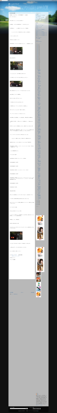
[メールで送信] (18, 254)
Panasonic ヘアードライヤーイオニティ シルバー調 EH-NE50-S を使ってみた (39, 125)
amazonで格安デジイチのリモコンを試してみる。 (39, 165)
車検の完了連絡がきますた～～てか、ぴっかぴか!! (38, 99)
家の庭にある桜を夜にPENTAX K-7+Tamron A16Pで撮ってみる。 (39, 197)
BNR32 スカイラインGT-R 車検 (39, 111)
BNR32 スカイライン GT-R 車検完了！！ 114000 (39, 92)
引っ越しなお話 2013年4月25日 (39, 81)
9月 (38, 63)
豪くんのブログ (13, 4)
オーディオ (37, 18)
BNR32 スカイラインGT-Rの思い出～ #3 (41, 34)
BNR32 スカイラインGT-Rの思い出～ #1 (41, 32)
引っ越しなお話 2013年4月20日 (39, 115)
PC (36, 14)
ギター (37, 20)
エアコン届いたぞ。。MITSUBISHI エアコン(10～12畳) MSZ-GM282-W (39, 86)
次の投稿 (11, 292)
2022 (37, 49)
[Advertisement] (22, 285)
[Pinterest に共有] (21, 254)
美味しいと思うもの (38, 37)
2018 (37, 53)
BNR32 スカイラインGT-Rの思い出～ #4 (41, 35)
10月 (38, 62)
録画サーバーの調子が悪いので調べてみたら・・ (38, 133)
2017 (37, 54)
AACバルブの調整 (38, 79)
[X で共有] (20, 254)
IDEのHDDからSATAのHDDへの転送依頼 (39, 187)
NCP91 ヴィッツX (38, 27)
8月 (38, 64)
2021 (37, 50)
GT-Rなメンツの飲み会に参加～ (39, 73)
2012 (37, 204)
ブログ (37, 23)
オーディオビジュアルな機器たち (40, 29)
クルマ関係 (37, 16)
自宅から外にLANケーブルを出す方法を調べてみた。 (38, 157)
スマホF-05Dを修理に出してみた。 (39, 139)
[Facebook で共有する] (21, 254)
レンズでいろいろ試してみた (38, 180)
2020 (37, 51)
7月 (38, 65)
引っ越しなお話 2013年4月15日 (39, 142)
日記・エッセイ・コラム (39, 17)
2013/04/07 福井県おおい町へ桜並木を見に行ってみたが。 (38, 170)
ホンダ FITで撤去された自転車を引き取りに (39, 108)
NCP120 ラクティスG (39, 26)
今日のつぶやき (38, 102)
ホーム (22, 292)
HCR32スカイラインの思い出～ (40, 31)
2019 (37, 52)
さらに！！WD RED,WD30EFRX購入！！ (39, 161)
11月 (38, 61)
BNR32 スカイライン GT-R (39, 15)
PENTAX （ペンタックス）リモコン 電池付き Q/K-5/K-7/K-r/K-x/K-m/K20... (38, 176)
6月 (38, 66)
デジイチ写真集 (38, 38)
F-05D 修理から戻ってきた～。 (38, 104)
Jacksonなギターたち (39, 30)
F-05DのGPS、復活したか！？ (38, 95)
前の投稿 (32, 292)
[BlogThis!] (19, 254)
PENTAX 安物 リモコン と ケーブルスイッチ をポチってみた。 (39, 191)
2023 (37, 48)
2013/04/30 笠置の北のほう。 (39, 71)
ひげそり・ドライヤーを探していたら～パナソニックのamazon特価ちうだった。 (39, 147)
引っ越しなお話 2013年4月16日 (39, 136)
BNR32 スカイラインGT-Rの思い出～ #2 (41, 33)
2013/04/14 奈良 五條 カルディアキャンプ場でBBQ (38, 152)
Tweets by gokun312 (38, 41)
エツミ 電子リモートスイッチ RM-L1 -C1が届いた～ (39, 184)
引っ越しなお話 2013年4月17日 (39, 129)
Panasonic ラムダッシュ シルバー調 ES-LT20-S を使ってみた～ (39, 119)
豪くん (38, 394)
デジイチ (37, 19)
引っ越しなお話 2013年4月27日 (39, 76)
